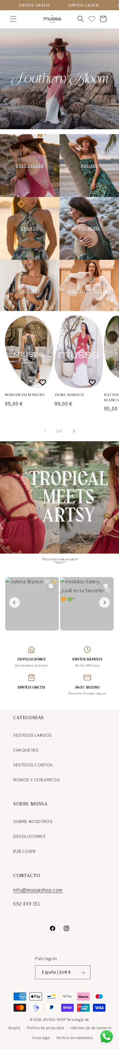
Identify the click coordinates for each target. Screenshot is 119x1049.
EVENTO (30, 228)
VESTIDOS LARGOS (32, 735)
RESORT (89, 165)
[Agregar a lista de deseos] (43, 382)
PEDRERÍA (89, 228)
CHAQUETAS (25, 750)
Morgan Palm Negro (24, 395)
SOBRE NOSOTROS (32, 821)
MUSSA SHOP (54, 1019)
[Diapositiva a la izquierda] (45, 431)
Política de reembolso (75, 1037)
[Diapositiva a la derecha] (74, 431)
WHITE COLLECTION (89, 291)
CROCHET (29, 291)
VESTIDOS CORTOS (33, 765)
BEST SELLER (30, 165)
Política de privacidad (45, 1028)
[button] (13, 19)
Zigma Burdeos (69, 395)
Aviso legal (41, 1037)
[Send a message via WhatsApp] (107, 1037)
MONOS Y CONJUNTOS (36, 780)
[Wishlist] (92, 19)
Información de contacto (90, 1028)
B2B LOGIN (24, 851)
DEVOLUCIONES (29, 836)
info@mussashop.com (37, 890)
